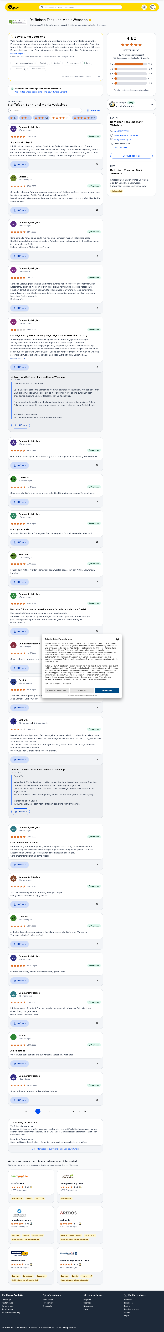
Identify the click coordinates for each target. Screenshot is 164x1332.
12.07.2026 (31, 926)
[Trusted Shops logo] (13, 7)
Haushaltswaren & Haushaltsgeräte (25, 1239)
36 (73, 1111)
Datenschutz (21, 1327)
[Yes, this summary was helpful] (94, 76)
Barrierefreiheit (46, 1327)
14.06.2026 (31, 729)
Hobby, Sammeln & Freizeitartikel (25, 1280)
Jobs (86, 1309)
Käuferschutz (7, 1303)
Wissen (127, 1312)
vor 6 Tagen (31, 524)
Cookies (33, 1327)
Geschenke (41, 1276)
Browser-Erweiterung (11, 1312)
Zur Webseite (130, 156)
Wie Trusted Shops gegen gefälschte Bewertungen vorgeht (41, 92)
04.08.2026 (31, 330)
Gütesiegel (6, 1300)
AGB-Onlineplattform (66, 1327)
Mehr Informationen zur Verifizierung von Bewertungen (55, 1149)
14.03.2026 (31, 278)
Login (126, 1316)
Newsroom (88, 1306)
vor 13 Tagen (32, 1085)
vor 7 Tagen (31, 450)
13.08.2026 (31, 1045)
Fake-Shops (48, 1300)
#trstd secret (7, 1309)
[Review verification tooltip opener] (89, 20)
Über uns (87, 1303)
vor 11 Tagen (32, 966)
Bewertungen (7, 1306)
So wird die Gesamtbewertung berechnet (131, 90)
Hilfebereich (48, 1303)
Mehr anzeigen (121, 147)
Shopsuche (47, 1306)
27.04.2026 (31, 603)
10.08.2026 (31, 137)
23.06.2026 (16, 772)
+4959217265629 (121, 131)
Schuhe (29, 1199)
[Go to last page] (85, 1111)
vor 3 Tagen (31, 690)
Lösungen (128, 1303)
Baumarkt (15, 1235)
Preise (127, 1306)
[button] (144, 7)
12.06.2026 (31, 1002)
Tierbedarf (39, 1199)
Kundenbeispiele (131, 1309)
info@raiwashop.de (122, 139)
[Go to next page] (79, 1111)
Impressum (7, 1327)
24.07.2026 (31, 232)
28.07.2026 (31, 886)
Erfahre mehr (73, 1165)
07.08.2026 (31, 186)
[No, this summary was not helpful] (99, 76)
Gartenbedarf (117, 191)
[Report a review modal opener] (97, 165)
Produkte (128, 1300)
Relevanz (95, 110)
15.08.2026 (31, 564)
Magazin (87, 1300)
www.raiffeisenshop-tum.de (126, 135)
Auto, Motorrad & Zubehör (71, 1235)
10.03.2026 (31, 837)
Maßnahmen (25, 1129)
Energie (26, 1235)
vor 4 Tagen (31, 487)
